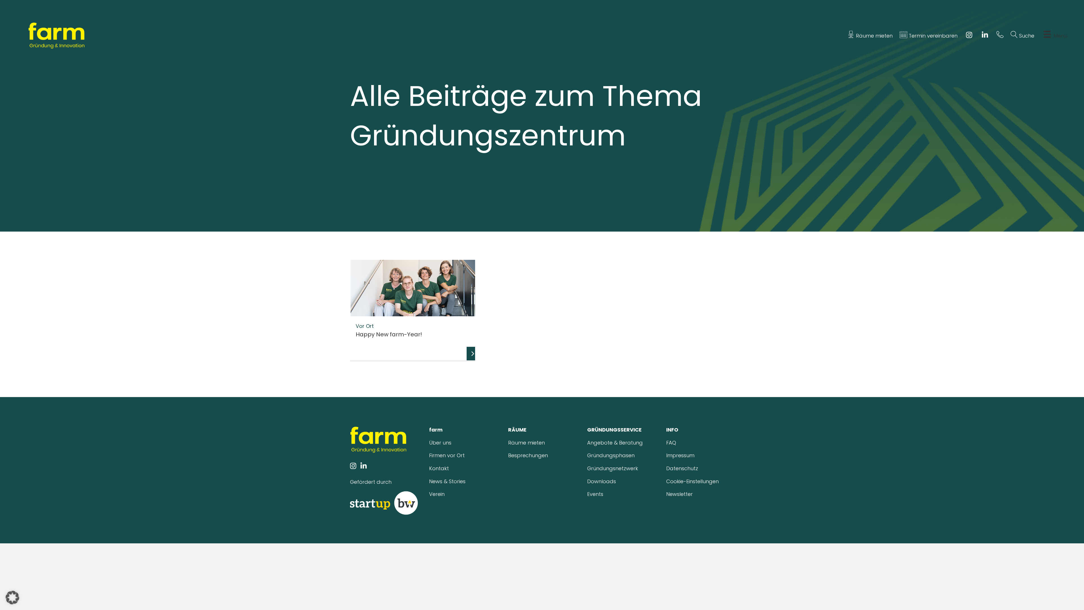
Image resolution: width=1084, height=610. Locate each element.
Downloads (601, 481)
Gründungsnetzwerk (612, 468)
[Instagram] (969, 35)
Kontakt (439, 468)
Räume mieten (873, 35)
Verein (437, 494)
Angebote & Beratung (615, 442)
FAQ (671, 442)
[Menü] (1047, 36)
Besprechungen (528, 455)
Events (595, 494)
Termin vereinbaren (932, 35)
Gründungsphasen (611, 455)
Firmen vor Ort (447, 455)
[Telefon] (1000, 35)
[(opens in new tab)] (384, 502)
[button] (12, 597)
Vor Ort (365, 326)
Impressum (680, 455)
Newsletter (679, 494)
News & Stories (447, 481)
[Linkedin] (985, 35)
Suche (1026, 35)
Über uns (440, 442)
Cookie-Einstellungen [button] (692, 481)
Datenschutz (682, 468)
